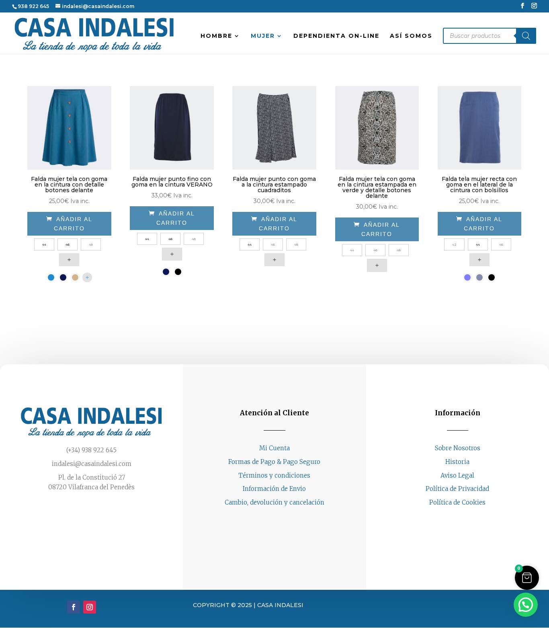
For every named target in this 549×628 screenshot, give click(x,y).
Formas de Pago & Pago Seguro (274, 462)
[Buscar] (526, 36)
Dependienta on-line (336, 36)
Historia (457, 462)
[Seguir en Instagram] (465, 517)
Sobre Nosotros (457, 448)
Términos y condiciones (274, 475)
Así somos (411, 36)
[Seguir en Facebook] (449, 517)
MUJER (263, 36)
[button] (527, 578)
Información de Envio (274, 489)
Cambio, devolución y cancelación (274, 502)
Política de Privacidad (457, 489)
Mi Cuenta (274, 448)
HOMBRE (216, 36)
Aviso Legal (457, 475)
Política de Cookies (457, 502)
